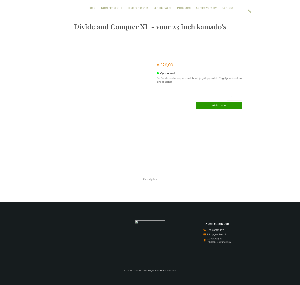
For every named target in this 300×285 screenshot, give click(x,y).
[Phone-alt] (250, 11)
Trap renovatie (138, 8)
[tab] (150, 179)
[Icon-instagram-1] (250, 5)
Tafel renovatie (111, 8)
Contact (227, 8)
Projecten (184, 8)
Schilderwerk (163, 8)
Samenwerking (206, 8)
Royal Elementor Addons (162, 270)
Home (91, 8)
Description (150, 179)
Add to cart (218, 105)
